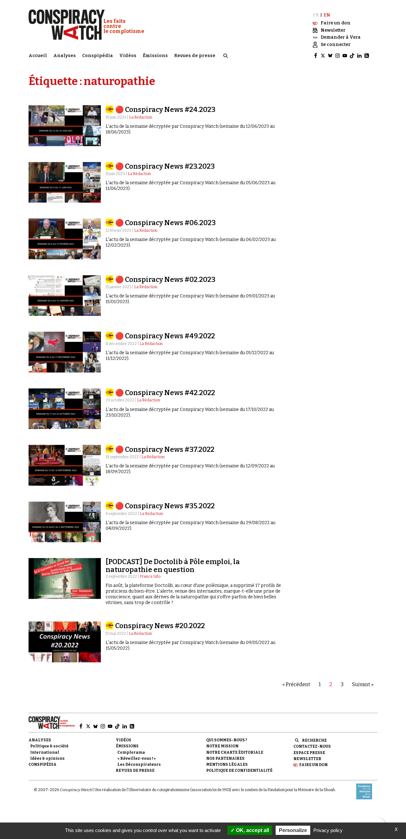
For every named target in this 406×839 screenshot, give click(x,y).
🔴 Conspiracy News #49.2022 (165, 336)
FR (316, 15)
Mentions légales (227, 764)
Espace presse (309, 753)
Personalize (293, 830)
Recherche (314, 740)
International (44, 752)
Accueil (38, 55)
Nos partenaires (225, 758)
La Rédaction (140, 117)
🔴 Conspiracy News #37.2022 (164, 449)
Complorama (131, 752)
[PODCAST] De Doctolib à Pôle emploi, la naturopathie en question (173, 565)
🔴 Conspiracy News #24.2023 (165, 109)
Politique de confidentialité (239, 770)
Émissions (155, 55)
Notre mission (222, 746)
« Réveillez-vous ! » (136, 758)
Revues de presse (194, 55)
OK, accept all (252, 830)
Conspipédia (97, 55)
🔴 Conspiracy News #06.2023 (165, 222)
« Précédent (296, 684)
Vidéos (127, 55)
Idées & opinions (47, 758)
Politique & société (49, 746)
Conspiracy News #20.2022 (160, 625)
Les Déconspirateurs (139, 764)
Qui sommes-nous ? (226, 740)
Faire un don (313, 765)
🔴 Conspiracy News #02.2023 (165, 279)
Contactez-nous (312, 746)
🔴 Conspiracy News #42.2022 (165, 392)
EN (327, 15)
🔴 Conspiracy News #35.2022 (165, 506)
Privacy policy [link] (328, 830)
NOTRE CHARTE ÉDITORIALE (234, 752)
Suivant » (363, 684)
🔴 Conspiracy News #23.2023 (165, 166)
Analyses (64, 55)
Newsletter (307, 759)
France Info (150, 576)
